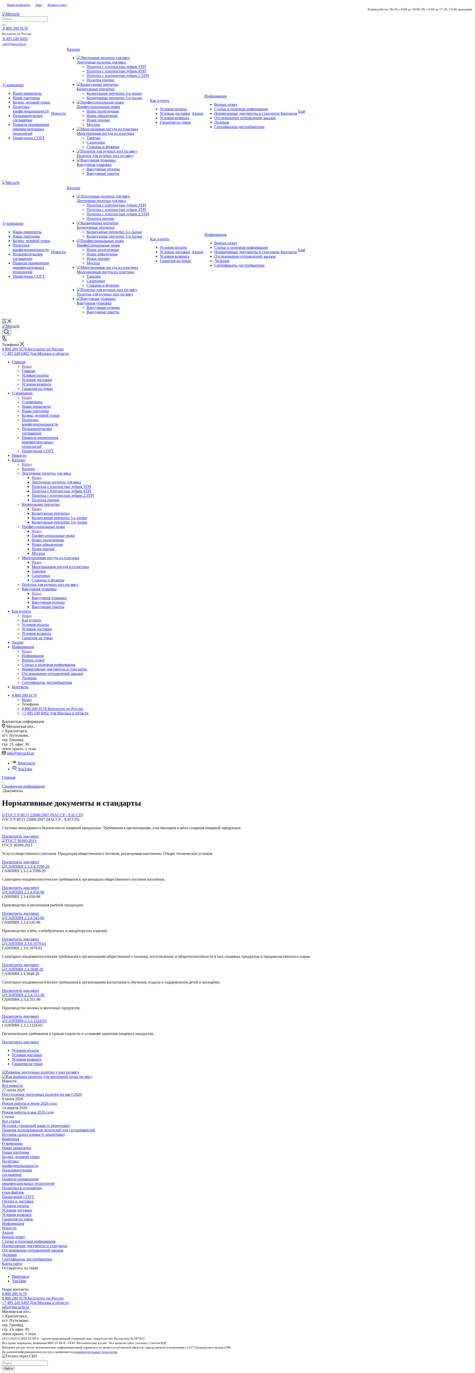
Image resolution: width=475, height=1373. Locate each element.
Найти (8, 1368)
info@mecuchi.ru (20, 753)
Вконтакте (26, 763)
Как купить (31, 620)
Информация (33, 656)
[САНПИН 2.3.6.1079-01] (24, 943)
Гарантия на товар (17, 1219)
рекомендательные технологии (95, 1352)
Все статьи (11, 1121)
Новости (9, 1228)
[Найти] (4, 25)
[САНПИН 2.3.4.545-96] (23, 918)
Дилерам (9, 1255)
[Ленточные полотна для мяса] (113, 58)
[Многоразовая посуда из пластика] (113, 129)
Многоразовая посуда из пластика (60, 567)
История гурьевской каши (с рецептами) (36, 1125)
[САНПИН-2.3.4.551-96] (23, 995)
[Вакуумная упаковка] (113, 160)
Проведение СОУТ (18, 1197)
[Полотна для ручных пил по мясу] (113, 151)
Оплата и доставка (17, 1201)
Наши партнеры (15, 1152)
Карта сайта (12, 1263)
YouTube (25, 769)
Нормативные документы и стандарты (34, 1246)
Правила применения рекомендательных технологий (28, 1181)
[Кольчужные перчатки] (113, 84)
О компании (32, 402)
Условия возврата (16, 1215)
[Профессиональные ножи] (113, 102)
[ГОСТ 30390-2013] (19, 841)
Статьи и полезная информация (28, 1241)
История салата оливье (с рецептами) (33, 1134)
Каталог (28, 469)
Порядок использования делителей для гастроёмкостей (48, 1130)
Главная (28, 371)
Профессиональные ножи (53, 535)
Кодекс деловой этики (21, 1157)
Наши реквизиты (18, 5)
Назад (27, 366)
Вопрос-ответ (57, 5)
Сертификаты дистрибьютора (27, 1259)
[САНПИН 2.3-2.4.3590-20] (25, 866)
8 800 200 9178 (14, 1294)
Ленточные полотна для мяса (56, 482)
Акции (8, 1232)
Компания (10, 1139)
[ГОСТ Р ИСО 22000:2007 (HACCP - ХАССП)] (42, 815)
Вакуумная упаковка (49, 598)
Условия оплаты (15, 1206)
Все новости (12, 1085)
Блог (38, 5)
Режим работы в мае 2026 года (28, 1112)
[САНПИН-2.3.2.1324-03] (24, 1021)
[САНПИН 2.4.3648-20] (22, 969)
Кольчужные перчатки (51, 513)
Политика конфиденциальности (20, 1163)
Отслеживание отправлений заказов (32, 1250)
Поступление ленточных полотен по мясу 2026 (42, 1094)
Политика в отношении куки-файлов (22, 1190)
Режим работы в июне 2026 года (29, 1103)
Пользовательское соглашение (17, 1172)
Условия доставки (17, 1210)
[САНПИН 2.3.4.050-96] (23, 892)
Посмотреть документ (20, 836)
